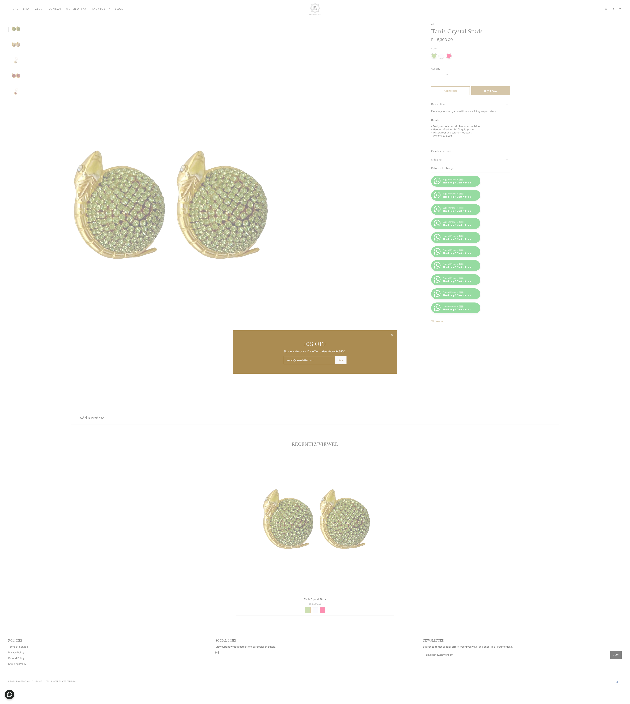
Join (340, 360)
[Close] (392, 335)
